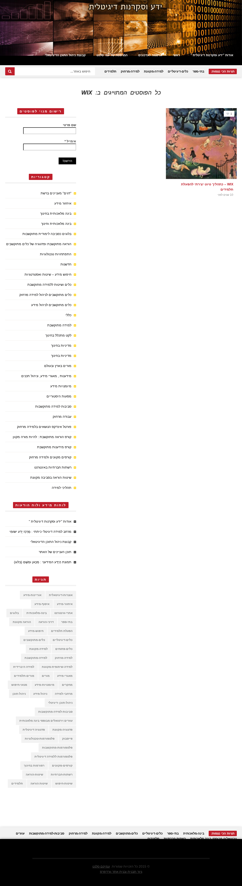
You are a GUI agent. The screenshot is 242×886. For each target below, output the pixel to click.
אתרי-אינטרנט (63, 613)
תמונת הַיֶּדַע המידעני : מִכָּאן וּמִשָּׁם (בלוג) (42, 562)
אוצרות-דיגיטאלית (61, 595)
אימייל (70, 141)
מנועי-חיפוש (19, 684)
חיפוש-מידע (35, 631)
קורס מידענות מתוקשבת (54, 447)
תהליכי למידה (61, 488)
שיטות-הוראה (34, 774)
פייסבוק (67, 738)
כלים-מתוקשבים (34, 640)
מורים (46, 675)
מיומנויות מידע (60, 386)
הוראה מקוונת (22, 622)
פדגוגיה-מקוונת (62, 729)
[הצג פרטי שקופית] (121, 28)
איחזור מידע (62, 203)
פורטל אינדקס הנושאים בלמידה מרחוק (44, 427)
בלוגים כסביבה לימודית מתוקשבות (46, 234)
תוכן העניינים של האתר (55, 552)
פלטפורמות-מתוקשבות (57, 747)
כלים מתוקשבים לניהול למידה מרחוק (45, 295)
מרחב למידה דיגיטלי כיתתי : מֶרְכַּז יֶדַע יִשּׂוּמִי (40, 531)
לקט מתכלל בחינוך (58, 335)
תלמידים (110, 71)
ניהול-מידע (40, 693)
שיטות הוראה (39, 783)
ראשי (176, 55)
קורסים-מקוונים (62, 765)
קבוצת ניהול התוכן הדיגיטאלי (65, 55)
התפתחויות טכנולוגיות (55, 254)
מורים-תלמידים (24, 675)
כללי (68, 315)
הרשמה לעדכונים (150, 55)
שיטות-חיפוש (64, 783)
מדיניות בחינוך (61, 345)
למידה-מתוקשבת (36, 658)
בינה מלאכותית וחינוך (56, 224)
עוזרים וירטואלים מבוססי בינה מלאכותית (46, 720)
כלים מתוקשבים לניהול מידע (51, 305)
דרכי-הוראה (46, 622)
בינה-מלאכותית (36, 613)
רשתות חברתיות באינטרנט (52, 467)
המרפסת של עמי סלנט (112, 55)
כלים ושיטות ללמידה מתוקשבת (49, 284)
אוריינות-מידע (32, 595)
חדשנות (65, 264)
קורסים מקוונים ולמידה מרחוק (50, 457)
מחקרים (67, 684)
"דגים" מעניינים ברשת (56, 193)
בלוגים (14, 613)
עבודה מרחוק (62, 416)
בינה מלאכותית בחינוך (55, 213)
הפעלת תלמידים (62, 631)
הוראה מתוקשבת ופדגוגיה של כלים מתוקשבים (38, 244)
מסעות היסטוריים (59, 396)
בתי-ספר (198, 71)
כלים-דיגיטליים (178, 71)
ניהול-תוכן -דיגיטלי (60, 702)
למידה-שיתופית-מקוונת (57, 667)
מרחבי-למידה (64, 693)
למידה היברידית (23, 667)
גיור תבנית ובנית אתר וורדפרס (121, 871)
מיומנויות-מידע (44, 684)
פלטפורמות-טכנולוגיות (40, 738)
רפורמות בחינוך (34, 765)
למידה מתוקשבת (59, 325)
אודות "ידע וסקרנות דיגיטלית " (211, 55)
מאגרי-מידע (65, 675)
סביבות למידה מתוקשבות (53, 406)
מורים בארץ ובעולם (57, 366)
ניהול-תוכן (19, 693)
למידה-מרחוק (130, 71)
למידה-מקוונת (153, 71)
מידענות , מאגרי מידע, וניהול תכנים (46, 376)
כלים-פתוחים (64, 649)
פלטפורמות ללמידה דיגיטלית (54, 756)
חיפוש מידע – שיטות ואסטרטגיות (48, 274)
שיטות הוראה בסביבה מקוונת (50, 477)
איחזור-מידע (65, 604)
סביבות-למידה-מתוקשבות (55, 711)
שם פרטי (69, 125)
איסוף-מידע (42, 604)
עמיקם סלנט (101, 866)
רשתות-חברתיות (62, 774)
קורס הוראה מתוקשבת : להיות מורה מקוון (42, 437)
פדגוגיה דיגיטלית (34, 729)
